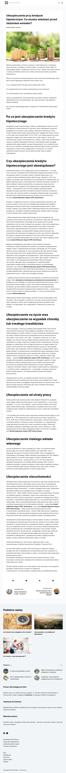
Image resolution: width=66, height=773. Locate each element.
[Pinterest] (39, 581)
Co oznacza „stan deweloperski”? (14, 656)
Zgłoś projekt (7, 759)
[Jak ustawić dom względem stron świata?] (17, 621)
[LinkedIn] (53, 581)
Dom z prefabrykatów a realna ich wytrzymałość (20, 678)
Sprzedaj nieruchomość (11, 739)
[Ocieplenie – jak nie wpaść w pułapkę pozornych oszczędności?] (36, 678)
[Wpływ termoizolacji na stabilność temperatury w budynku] (36, 671)
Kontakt (5, 762)
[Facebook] (13, 581)
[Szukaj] (58, 2)
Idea (4, 753)
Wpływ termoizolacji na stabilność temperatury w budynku (51, 671)
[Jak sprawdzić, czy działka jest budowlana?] (48, 621)
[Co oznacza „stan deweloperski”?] (17, 646)
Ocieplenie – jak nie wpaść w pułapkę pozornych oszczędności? (52, 678)
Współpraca (7, 755)
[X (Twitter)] (26, 581)
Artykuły (18, 27)
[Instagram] (7, 733)
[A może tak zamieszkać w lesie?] (5, 671)
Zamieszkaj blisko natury (11, 744)
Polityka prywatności (10, 746)
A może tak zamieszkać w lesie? (20, 671)
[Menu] (62, 3)
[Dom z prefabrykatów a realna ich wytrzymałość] (5, 678)
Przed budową (10, 27)
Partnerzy (6, 757)
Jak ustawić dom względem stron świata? (17, 632)
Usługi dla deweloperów (11, 742)
